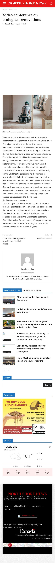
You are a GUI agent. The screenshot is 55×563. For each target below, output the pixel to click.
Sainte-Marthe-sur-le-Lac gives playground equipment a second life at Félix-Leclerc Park (34, 324)
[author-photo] (27, 266)
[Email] (42, 89)
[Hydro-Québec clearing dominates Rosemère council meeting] (9, 361)
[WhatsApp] (30, 89)
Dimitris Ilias (9, 24)
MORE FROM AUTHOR (32, 290)
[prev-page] (4, 370)
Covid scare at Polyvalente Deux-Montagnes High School (14, 241)
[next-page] (8, 370)
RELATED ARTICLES (12, 290)
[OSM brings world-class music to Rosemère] (9, 300)
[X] (19, 89)
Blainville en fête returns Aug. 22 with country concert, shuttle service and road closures (33, 336)
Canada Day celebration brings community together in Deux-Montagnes (32, 348)
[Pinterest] (25, 89)
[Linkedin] (36, 89)
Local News (13, 10)
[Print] (48, 89)
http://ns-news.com (27, 273)
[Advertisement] (27, 54)
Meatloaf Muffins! (44, 238)
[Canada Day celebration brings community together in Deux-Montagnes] (9, 348)
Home (5, 10)
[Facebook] (13, 89)
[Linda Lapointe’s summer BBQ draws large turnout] (9, 312)
